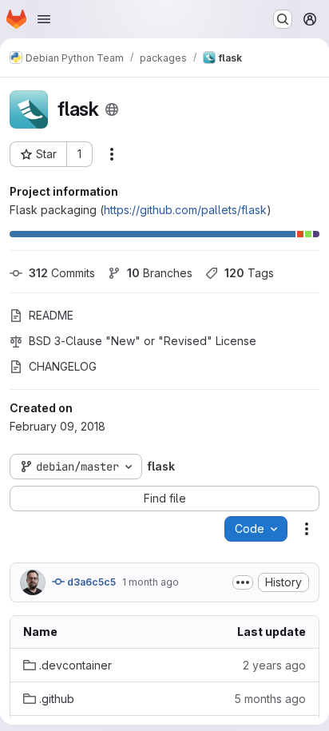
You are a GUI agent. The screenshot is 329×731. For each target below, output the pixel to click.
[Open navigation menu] (44, 19)
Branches (159, 273)
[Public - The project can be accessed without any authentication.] (111, 109)
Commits (62, 273)
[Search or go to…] (282, 19)
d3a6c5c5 (90, 582)
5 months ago (270, 698)
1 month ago (150, 582)
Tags (249, 273)
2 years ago (274, 665)
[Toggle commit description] (242, 582)
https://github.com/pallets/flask (185, 210)
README (51, 315)
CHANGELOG (63, 366)
